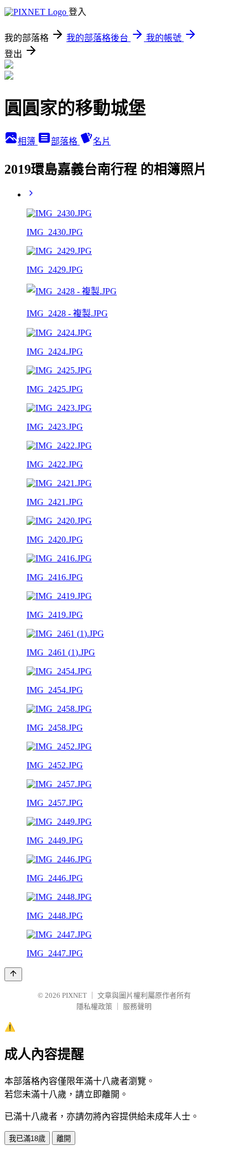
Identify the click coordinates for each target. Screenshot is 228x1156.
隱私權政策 (94, 1006)
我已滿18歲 (27, 1138)
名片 (102, 141)
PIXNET (74, 995)
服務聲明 (137, 1006)
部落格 (65, 141)
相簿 (28, 141)
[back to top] (13, 974)
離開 (63, 1138)
